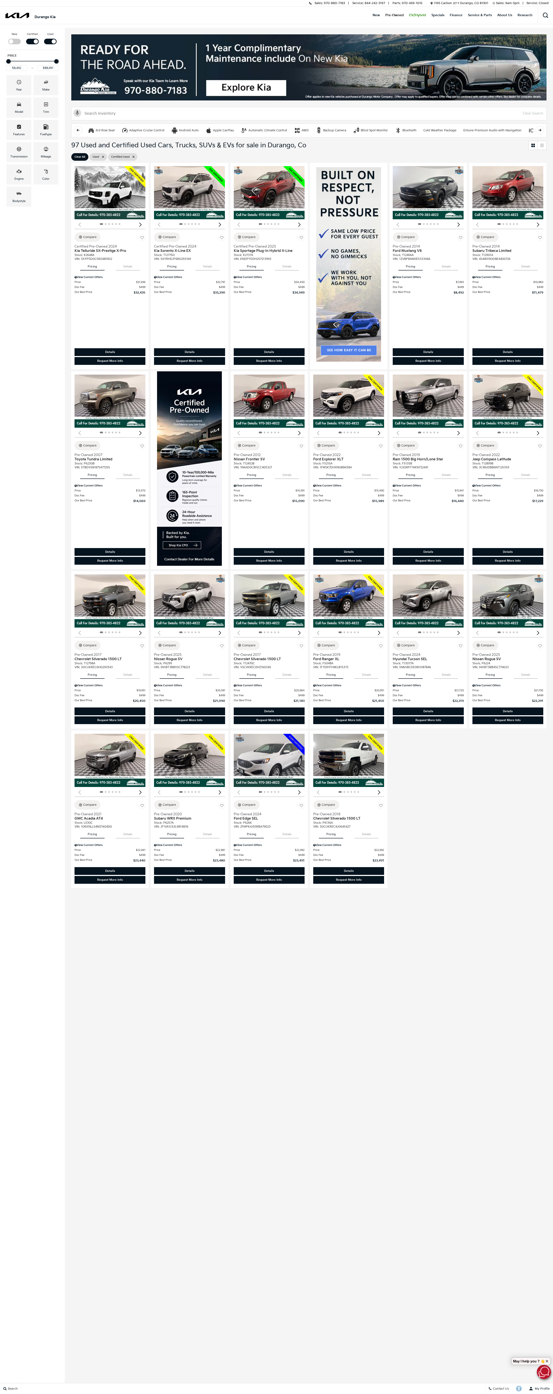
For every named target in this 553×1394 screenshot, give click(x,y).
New (376, 15)
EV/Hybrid (417, 15)
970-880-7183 (334, 3)
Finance (456, 15)
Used (50, 34)
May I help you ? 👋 (529, 1361)
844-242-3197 (375, 3)
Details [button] (110, 352)
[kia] (17, 15)
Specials (437, 15)
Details (127, 266)
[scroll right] (540, 130)
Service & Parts (480, 15)
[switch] (14, 38)
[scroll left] (78, 130)
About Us (504, 15)
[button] (545, 15)
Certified (32, 34)
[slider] (8, 61)
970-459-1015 (412, 3)
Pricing (92, 266)
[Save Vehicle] (142, 237)
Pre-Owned (394, 15)
